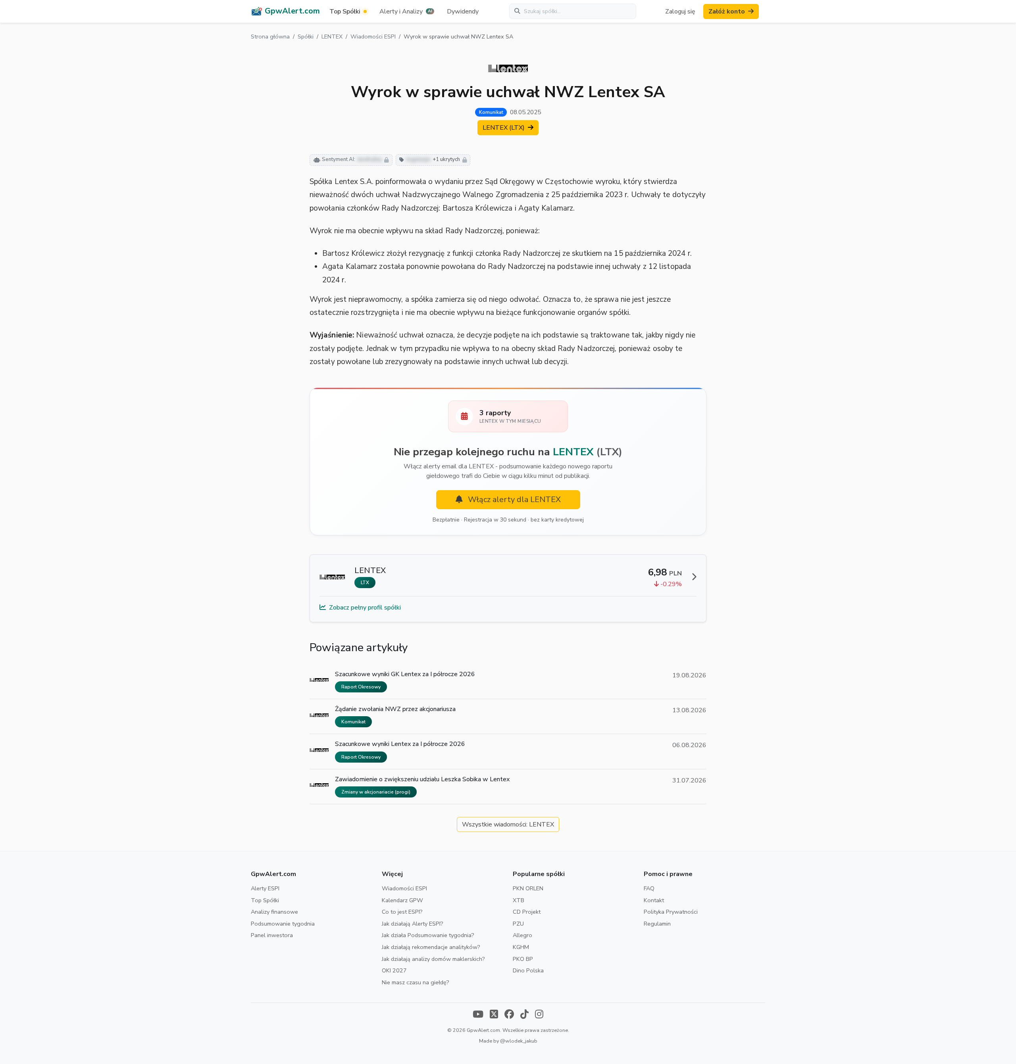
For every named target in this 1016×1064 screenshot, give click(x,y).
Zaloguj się (680, 11)
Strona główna (270, 36)
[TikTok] (524, 1014)
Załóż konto (726, 11)
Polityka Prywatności (671, 912)
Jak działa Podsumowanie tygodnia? (428, 935)
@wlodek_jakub (518, 1040)
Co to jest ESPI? (402, 912)
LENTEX (332, 36)
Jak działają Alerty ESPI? (412, 924)
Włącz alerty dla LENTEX (513, 499)
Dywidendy (463, 11)
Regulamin (657, 924)
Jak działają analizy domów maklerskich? (433, 959)
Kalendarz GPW (402, 900)
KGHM (521, 947)
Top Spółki (265, 900)
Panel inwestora (272, 935)
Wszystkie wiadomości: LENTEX (508, 824)
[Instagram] (539, 1014)
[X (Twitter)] (494, 1014)
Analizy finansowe (274, 912)
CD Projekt (527, 912)
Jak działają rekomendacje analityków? (431, 947)
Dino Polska (528, 970)
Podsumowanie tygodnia (283, 924)
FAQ (649, 888)
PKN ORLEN (528, 888)
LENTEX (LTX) (504, 127)
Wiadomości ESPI (373, 36)
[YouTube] (478, 1014)
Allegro (522, 935)
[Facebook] (509, 1014)
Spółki (306, 36)
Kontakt (654, 900)
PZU (518, 924)
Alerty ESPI (265, 888)
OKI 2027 (394, 970)
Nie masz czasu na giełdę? (415, 982)
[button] (406, 11)
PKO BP (523, 959)
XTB (518, 900)
